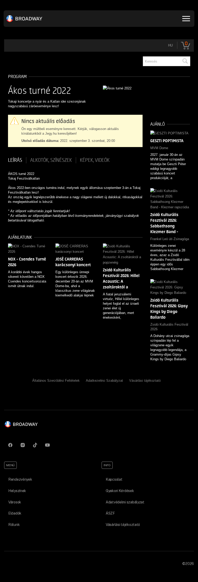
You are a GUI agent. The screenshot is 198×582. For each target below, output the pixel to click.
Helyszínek (17, 491)
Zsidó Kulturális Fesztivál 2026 (169, 327)
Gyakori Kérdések (120, 491)
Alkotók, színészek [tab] (51, 160)
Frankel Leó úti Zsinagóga (169, 239)
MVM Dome (159, 148)
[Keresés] (184, 61)
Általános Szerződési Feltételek (56, 380)
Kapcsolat (114, 479)
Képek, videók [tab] (95, 160)
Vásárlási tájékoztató (145, 380)
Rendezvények (20, 479)
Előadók (14, 513)
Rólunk (14, 525)
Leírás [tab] (15, 160)
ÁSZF (110, 513)
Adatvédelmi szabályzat (125, 502)
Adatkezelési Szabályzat (104, 380)
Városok (14, 502)
